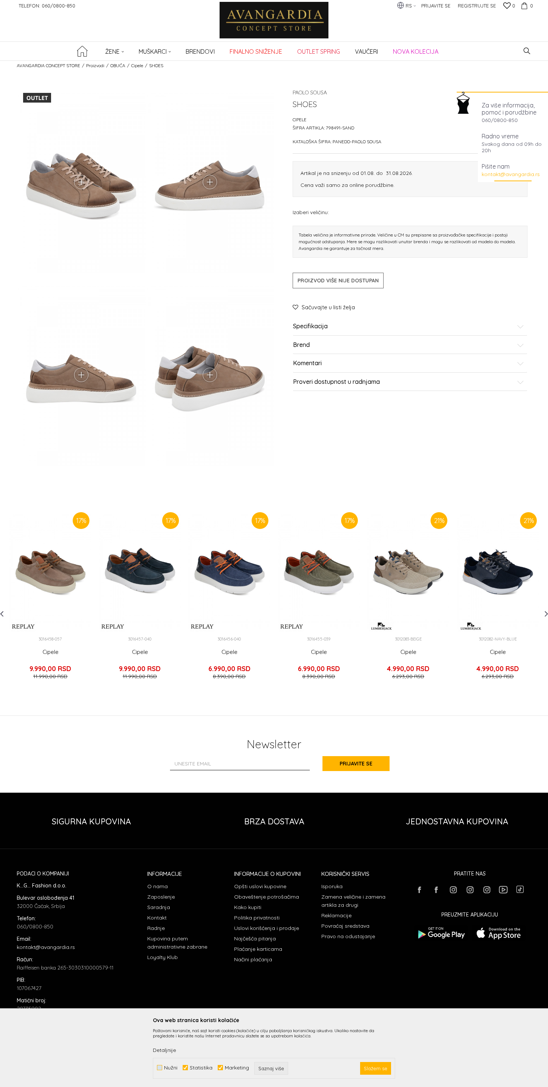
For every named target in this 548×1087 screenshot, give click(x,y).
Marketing (237, 1068)
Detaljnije (164, 1050)
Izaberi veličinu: (311, 212)
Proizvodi (95, 65)
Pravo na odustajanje (348, 936)
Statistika (201, 1068)
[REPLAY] (23, 626)
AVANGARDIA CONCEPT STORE (48, 65)
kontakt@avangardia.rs (511, 174)
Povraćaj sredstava (345, 925)
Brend (301, 345)
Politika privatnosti (257, 917)
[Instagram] (453, 889)
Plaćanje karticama (258, 949)
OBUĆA (117, 65)
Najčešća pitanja (255, 938)
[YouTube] (503, 889)
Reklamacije (336, 915)
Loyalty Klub (162, 957)
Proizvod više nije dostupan (338, 280)
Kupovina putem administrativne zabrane (177, 942)
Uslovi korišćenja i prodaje (266, 928)
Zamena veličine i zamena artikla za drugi (353, 900)
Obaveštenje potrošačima (266, 896)
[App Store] (499, 933)
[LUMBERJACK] (381, 626)
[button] (527, 51)
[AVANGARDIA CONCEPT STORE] (274, 25)
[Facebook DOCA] (436, 889)
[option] (50, 598)
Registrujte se (477, 6)
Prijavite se (356, 763)
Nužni (170, 1068)
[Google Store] (441, 933)
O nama (157, 886)
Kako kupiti (247, 907)
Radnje (156, 928)
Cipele (137, 65)
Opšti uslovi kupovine (260, 886)
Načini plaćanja (253, 959)
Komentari (307, 363)
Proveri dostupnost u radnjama (336, 382)
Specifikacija (310, 326)
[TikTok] (520, 889)
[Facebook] (419, 889)
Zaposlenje (161, 896)
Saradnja (158, 907)
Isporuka (332, 886)
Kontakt (157, 917)
